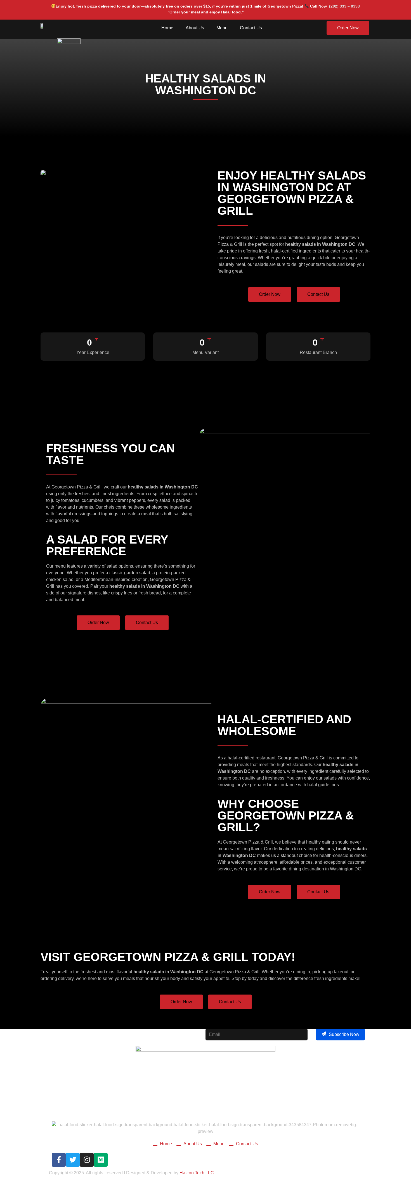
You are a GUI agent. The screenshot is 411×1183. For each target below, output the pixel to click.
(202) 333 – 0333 (344, 6)
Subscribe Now (344, 1034)
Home (167, 27)
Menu (222, 27)
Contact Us (251, 27)
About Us (195, 27)
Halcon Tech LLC (196, 1172)
